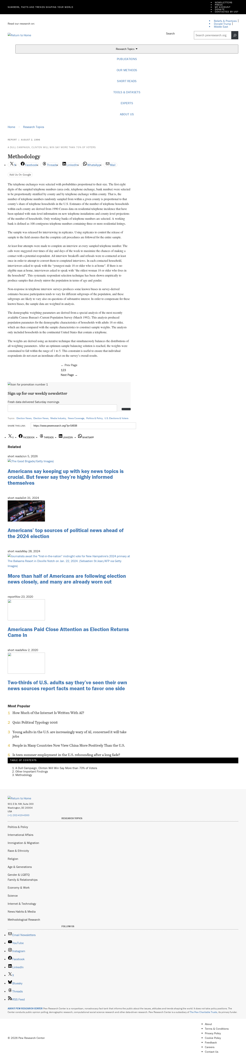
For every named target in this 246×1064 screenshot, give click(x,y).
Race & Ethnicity (18, 851)
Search (170, 33)
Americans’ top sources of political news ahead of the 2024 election (66, 533)
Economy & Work (19, 887)
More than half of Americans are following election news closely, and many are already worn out (67, 579)
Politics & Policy (94, 418)
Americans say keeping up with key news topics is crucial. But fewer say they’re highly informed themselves (66, 477)
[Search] (234, 35)
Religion (13, 859)
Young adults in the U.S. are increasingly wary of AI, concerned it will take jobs (69, 734)
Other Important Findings (31, 771)
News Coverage (76, 418)
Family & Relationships (22, 880)
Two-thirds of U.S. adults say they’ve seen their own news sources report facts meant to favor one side (67, 685)
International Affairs (20, 835)
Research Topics (125, 49)
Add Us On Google (20, 174)
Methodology (23, 775)
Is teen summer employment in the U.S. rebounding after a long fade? (66, 755)
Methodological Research (24, 919)
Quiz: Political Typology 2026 (35, 722)
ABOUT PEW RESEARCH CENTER (25, 1008)
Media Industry (58, 418)
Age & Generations (20, 867)
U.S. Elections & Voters (116, 418)
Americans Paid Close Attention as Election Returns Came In (68, 632)
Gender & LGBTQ (19, 875)
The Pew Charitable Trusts (203, 1012)
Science (13, 895)
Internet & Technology (22, 904)
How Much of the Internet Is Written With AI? (48, 713)
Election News (24, 418)
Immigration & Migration (23, 843)
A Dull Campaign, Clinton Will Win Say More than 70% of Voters (52, 147)
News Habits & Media (22, 911)
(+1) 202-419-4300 (18, 815)
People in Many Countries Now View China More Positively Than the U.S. (68, 745)
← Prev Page (69, 365)
